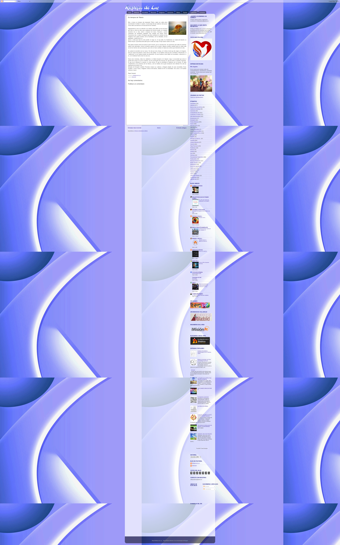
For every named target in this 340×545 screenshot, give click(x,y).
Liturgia (192, 134)
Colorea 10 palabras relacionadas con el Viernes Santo (204, 352)
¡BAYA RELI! (195, 261)
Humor (192, 123)
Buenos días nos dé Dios (196, 107)
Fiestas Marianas (194, 121)
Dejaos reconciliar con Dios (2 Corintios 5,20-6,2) (204, 360)
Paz (191, 153)
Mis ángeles (194, 66)
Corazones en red (196, 277)
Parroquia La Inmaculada (198, 209)
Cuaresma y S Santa (195, 114)
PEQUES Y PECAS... (197, 238)
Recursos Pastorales (195, 160)
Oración (192, 144)
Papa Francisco (194, 146)
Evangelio (192, 120)
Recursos (153, 12)
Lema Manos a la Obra (195, 131)
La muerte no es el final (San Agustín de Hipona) (204, 378)
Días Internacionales (195, 116)
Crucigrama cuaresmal (203, 397)
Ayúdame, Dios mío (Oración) (205, 433)
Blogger (186, 540)
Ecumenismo (193, 118)
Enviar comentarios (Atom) (141, 131)
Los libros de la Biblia (203, 406)
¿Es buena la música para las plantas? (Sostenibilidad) (205, 426)
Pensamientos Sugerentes (196, 157)
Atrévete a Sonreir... (197, 216)
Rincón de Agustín (194, 166)
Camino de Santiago (195, 109)
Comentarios (208, 489)
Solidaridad (193, 12)
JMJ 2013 (192, 127)
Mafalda (192, 136)
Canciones (170, 12)
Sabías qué (193, 168)
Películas (192, 155)
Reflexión (136, 12)
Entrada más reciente (134, 128)
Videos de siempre (194, 175)
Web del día (193, 179)
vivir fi (193, 282)
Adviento (134, 77)
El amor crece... (202, 217)
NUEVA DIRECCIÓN (196, 273)
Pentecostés (193, 158)
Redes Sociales (194, 162)
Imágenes (162, 12)
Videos (178, 12)
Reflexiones (193, 164)
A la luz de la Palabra (197, 272)
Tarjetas (185, 12)
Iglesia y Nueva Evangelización (200, 227)
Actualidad (145, 12)
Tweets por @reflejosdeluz (196, 97)
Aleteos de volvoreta (197, 249)
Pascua (192, 149)
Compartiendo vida (195, 112)
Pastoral (192, 151)
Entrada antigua (181, 128)
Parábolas (192, 147)
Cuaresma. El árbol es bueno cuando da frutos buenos (205, 415)
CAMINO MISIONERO (197, 293)
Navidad (192, 140)
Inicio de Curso (194, 125)
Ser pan (193, 370)
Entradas (207, 486)
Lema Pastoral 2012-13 (196, 133)
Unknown (194, 465)
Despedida (194, 278)
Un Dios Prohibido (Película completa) (200, 295)
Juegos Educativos (194, 129)
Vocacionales (193, 177)
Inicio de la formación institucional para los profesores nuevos (203, 285)
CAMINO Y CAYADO (197, 185)
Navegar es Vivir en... (195, 138)
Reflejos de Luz (196, 463)
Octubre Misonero (194, 142)
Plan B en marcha (203, 251)
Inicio (129, 12)
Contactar (202, 12)
